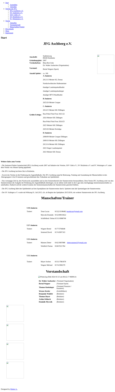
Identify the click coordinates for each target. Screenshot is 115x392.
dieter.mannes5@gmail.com (77, 243)
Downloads (9, 29)
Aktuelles (13, 7)
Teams (7, 21)
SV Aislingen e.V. (16, 13)
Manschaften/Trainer (17, 27)
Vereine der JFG (11, 9)
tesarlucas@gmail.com (75, 211)
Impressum (9, 33)
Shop (7, 31)
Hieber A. (13, 389)
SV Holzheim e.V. (16, 17)
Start (7, 3)
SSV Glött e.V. (15, 15)
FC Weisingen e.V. (16, 19)
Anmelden (13, 5)
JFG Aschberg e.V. (16, 11)
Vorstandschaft (15, 25)
